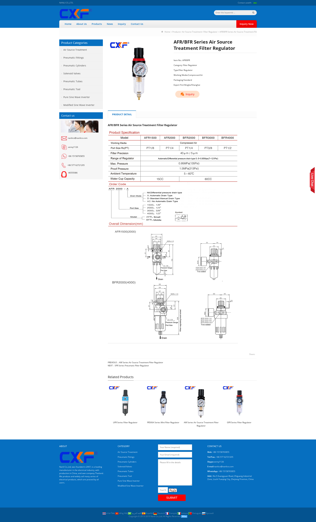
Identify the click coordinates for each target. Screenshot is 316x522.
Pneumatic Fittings (73, 57)
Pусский (209, 513)
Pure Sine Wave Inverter (76, 97)
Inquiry (122, 23)
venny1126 (73, 147)
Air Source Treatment (192, 31)
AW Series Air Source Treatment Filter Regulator (141, 362)
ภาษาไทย (110, 513)
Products (97, 23)
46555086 (73, 172)
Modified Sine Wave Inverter (78, 105)
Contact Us (137, 23)
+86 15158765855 (76, 156)
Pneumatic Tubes (72, 81)
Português (197, 513)
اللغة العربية (136, 513)
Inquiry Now (246, 23)
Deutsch (161, 513)
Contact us (243, 2)
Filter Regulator (210, 31)
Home (68, 23)
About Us (81, 23)
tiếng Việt (123, 513)
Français (173, 513)
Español (149, 513)
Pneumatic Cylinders (74, 65)
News (110, 23)
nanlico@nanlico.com (77, 138)
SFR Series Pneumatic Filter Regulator (132, 365)
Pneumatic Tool (71, 89)
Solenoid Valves (71, 73)
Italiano (184, 513)
